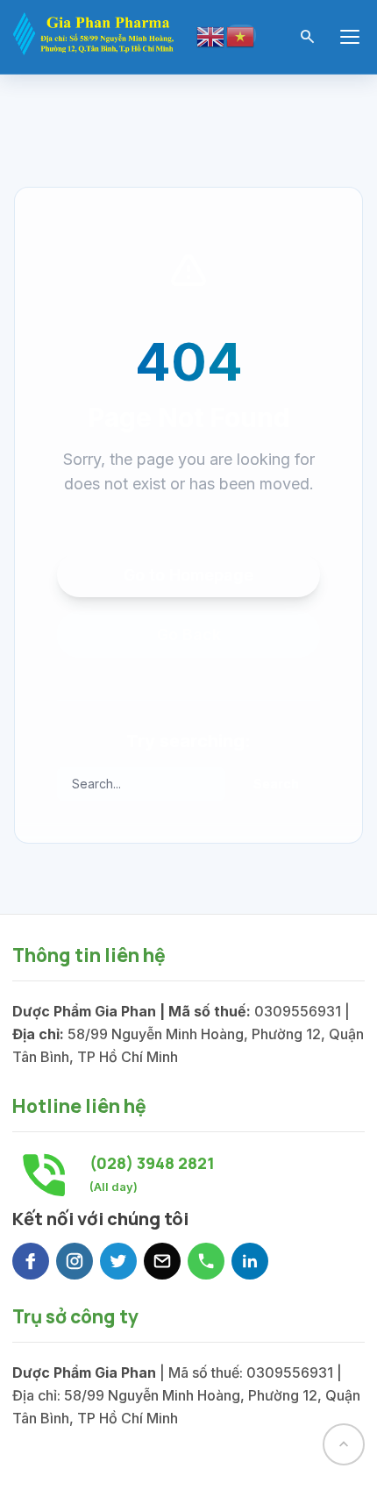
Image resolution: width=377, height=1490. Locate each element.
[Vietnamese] (241, 35)
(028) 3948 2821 (152, 1162)
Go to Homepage (188, 575)
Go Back (189, 634)
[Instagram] (74, 1261)
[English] (211, 35)
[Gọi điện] (206, 1261)
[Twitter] (118, 1261)
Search (276, 783)
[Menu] (350, 37)
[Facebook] (30, 1261)
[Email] (162, 1261)
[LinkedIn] (249, 1261)
